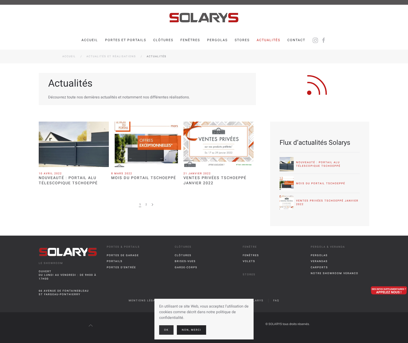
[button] (90, 325)
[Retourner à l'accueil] (204, 17)
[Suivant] (152, 204)
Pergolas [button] (217, 40)
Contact (296, 40)
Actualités (268, 40)
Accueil (89, 40)
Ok (166, 330)
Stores (242, 40)
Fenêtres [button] (190, 40)
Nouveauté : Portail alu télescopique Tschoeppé (68, 180)
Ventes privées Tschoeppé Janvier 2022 (214, 180)
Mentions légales (145, 301)
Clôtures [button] (163, 40)
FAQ (276, 301)
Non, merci (191, 330)
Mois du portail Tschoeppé (143, 178)
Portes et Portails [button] (125, 40)
